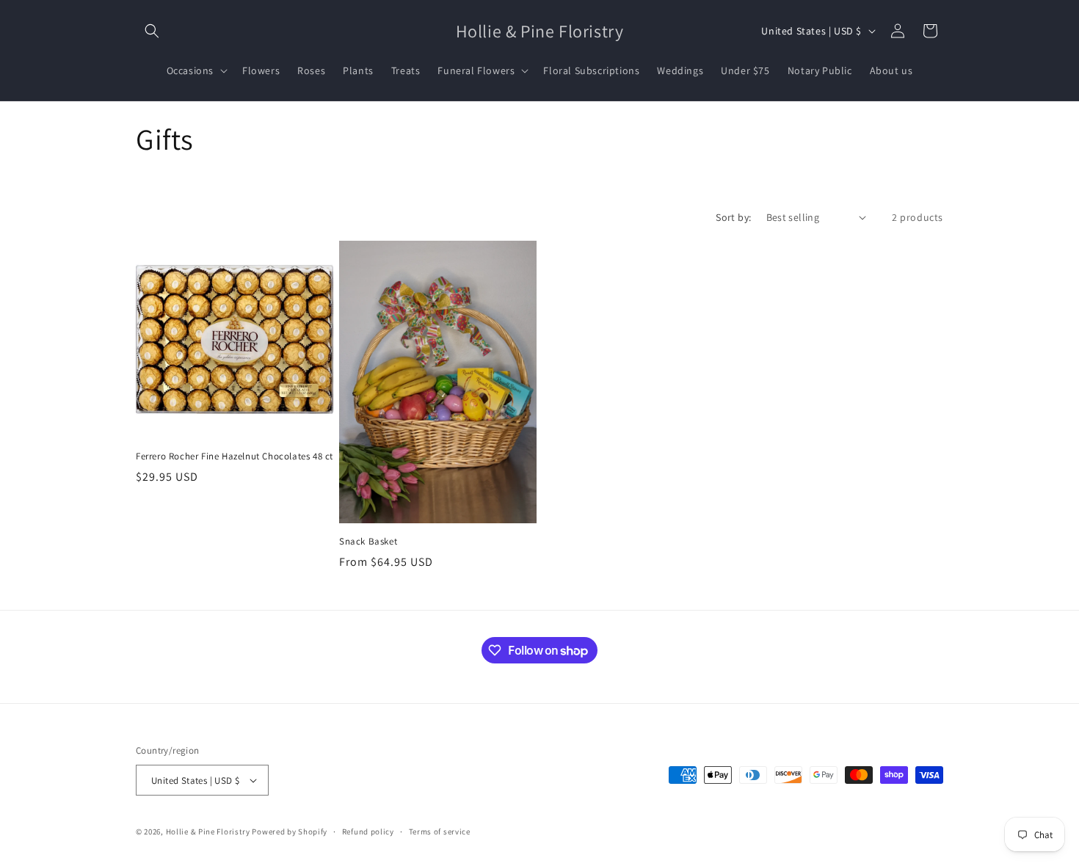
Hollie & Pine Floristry (208, 831)
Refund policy (368, 831)
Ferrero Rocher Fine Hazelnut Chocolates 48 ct (234, 456)
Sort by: (733, 217)
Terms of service (440, 831)
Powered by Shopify (289, 831)
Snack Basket (368, 541)
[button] (152, 31)
